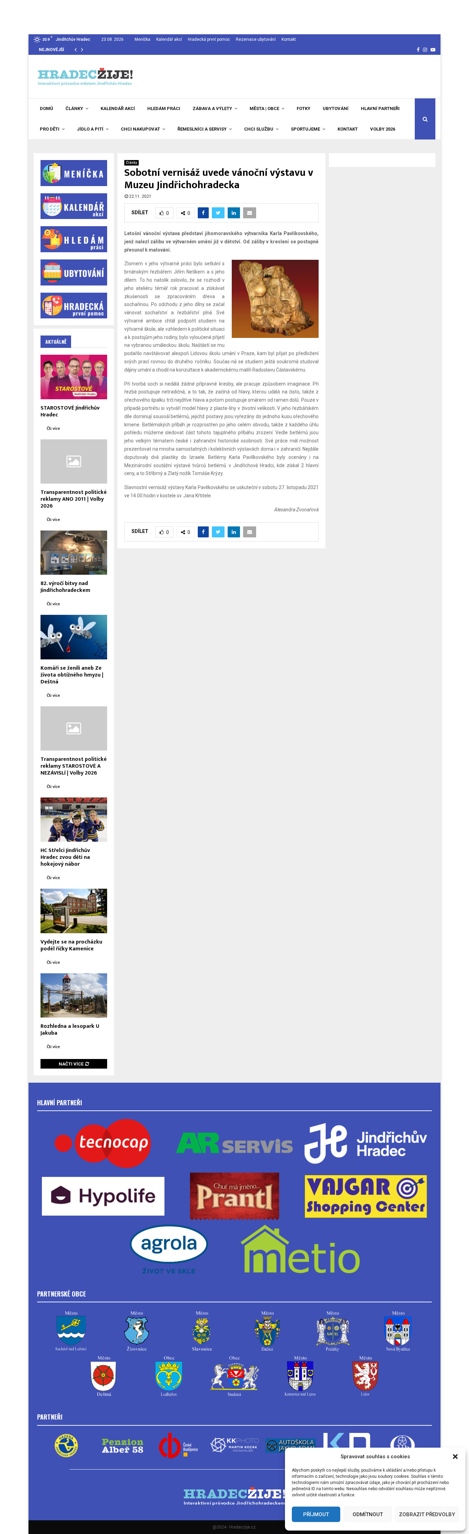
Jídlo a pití (90, 129)
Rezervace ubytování (256, 39)
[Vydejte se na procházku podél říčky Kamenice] (74, 911)
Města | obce (264, 108)
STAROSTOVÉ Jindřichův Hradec (70, 411)
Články (74, 108)
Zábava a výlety (212, 108)
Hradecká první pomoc (209, 39)
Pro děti (49, 129)
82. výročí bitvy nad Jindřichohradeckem (65, 587)
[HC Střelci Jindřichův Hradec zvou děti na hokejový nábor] (74, 820)
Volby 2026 (382, 129)
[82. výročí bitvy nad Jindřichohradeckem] (74, 553)
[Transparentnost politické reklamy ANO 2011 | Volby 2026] (74, 461)
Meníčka (142, 39)
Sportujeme (305, 129)
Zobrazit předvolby (427, 1514)
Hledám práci (163, 108)
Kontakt (289, 39)
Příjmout (316, 1514)
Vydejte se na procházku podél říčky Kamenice (71, 945)
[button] (455, 1456)
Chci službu (258, 129)
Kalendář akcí (169, 39)
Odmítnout (368, 1514)
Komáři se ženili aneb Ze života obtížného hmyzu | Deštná (72, 674)
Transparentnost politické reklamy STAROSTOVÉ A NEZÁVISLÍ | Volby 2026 (74, 766)
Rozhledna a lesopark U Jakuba (70, 1030)
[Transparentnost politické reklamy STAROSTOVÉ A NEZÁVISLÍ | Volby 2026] (74, 728)
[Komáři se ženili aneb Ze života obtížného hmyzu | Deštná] (74, 637)
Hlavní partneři (380, 108)
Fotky (303, 108)
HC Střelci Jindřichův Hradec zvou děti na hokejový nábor (65, 857)
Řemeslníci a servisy (202, 129)
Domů (46, 108)
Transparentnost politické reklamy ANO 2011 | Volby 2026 (74, 499)
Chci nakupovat (140, 129)
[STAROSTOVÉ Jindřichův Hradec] (74, 377)
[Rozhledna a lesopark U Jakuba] (74, 995)
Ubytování (335, 108)
